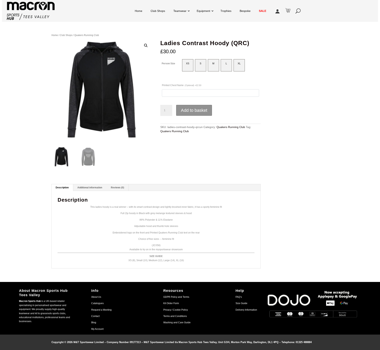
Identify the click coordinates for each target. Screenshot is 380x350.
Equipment (203, 10)
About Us (96, 297)
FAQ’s (239, 297)
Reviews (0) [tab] (117, 187)
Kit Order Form (171, 303)
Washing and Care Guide (177, 322)
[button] (145, 45)
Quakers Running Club (86, 35)
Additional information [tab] (89, 187)
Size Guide (241, 303)
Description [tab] (62, 187)
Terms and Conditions (175, 316)
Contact (95, 316)
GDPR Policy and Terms (176, 297)
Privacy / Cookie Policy (175, 309)
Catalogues (97, 303)
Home (138, 10)
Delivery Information (246, 309)
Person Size (168, 63)
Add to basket (194, 110)
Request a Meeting (101, 309)
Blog (93, 322)
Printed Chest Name (181, 85)
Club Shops (158, 10)
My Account (97, 329)
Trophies (225, 10)
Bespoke (245, 10)
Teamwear (179, 10)
